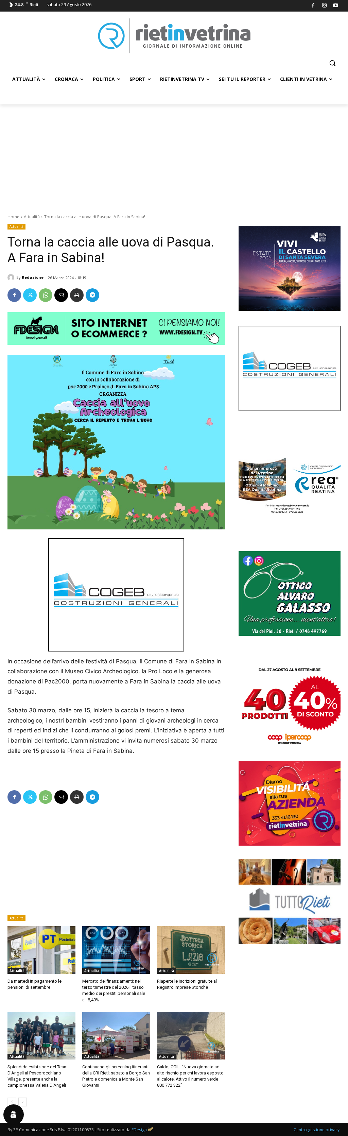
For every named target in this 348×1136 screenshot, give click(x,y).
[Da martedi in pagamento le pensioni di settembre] (41, 950)
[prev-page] (11, 1102)
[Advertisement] (174, 155)
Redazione (33, 277)
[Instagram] (324, 6)
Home (13, 217)
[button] (332, 63)
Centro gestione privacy (317, 1130)
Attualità (32, 217)
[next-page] (22, 1102)
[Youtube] (336, 6)
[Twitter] (30, 295)
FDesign (139, 1130)
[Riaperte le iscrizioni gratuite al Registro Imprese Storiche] (191, 950)
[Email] (61, 295)
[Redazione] (11, 277)
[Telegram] (92, 295)
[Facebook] (313, 6)
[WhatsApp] (45, 295)
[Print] (77, 295)
